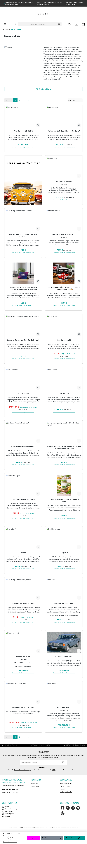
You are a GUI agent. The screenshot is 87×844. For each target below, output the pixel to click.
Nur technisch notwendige (52, 838)
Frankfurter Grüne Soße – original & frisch (64, 500)
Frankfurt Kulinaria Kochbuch (23, 447)
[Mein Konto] (76, 24)
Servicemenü (66, 780)
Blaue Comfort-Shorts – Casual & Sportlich (23, 235)
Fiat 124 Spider (23, 393)
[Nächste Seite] (24, 100)
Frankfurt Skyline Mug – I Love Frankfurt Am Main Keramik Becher (64, 448)
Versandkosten (38, 827)
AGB (53, 770)
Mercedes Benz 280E (64, 657)
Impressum (34, 783)
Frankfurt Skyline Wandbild (23, 499)
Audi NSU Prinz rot (64, 182)
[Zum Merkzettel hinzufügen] (38, 125)
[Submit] (63, 762)
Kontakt (62, 789)
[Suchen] (59, 24)
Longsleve (64, 553)
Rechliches (36, 780)
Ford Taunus (64, 393)
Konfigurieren (33, 838)
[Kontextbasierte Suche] (15, 24)
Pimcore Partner (65, 786)
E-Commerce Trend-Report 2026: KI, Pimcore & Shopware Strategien (23, 288)
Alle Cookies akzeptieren (74, 838)
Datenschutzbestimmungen (22, 770)
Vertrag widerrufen (66, 792)
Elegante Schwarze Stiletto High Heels (23, 340)
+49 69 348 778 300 (10, 789)
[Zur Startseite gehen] (43, 14)
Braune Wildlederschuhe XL (64, 234)
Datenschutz (35, 786)
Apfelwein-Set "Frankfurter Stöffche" (64, 131)
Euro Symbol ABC (64, 340)
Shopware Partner (66, 783)
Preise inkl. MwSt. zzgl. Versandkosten (23, 147)
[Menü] (5, 24)
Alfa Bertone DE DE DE (23, 131)
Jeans (23, 553)
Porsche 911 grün (64, 707)
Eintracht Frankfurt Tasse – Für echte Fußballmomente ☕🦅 (64, 288)
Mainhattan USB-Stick (63, 603)
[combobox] (37, 24)
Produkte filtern (45, 89)
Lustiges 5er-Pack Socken (23, 603)
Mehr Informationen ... (10, 842)
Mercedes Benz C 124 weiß (23, 707)
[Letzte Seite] (29, 100)
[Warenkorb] (82, 24)
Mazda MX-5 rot (23, 657)
